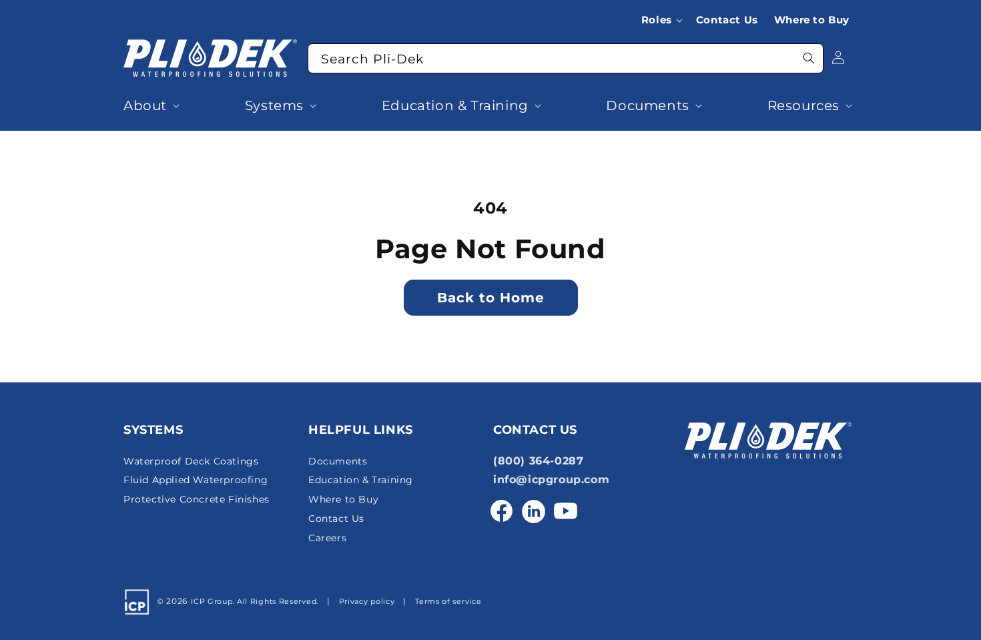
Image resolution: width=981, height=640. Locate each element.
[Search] (809, 58)
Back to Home (491, 298)
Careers (327, 538)
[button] (664, 20)
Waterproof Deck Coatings (190, 461)
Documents (337, 461)
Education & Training (360, 480)
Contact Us (336, 519)
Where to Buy (343, 499)
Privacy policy (367, 602)
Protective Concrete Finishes (196, 499)
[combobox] (566, 58)
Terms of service (448, 602)
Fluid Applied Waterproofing (195, 480)
